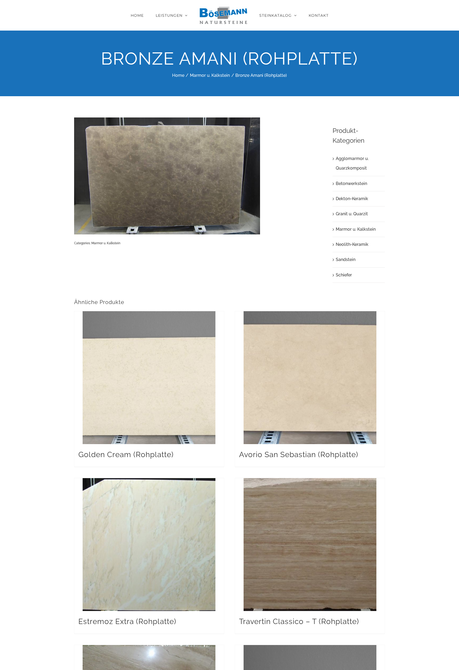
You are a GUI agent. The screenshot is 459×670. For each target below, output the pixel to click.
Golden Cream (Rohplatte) (126, 454)
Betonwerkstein (351, 183)
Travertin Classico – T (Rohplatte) (299, 621)
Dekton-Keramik (352, 198)
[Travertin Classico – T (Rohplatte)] (310, 544)
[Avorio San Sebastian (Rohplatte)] (310, 377)
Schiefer (344, 274)
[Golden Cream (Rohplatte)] (149, 377)
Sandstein (345, 259)
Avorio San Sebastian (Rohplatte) (298, 454)
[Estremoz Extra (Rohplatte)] (149, 544)
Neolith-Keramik (352, 244)
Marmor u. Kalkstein (105, 243)
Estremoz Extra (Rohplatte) (127, 621)
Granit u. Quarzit (352, 213)
